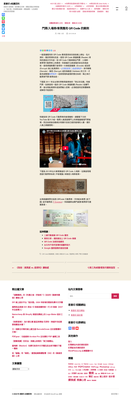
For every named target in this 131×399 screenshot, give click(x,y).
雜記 (107, 11)
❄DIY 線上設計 (55, 4)
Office (70, 367)
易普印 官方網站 (77, 310)
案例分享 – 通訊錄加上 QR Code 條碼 (60, 238)
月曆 (96, 373)
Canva (86, 364)
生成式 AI (81, 377)
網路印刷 (96, 377)
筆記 (91, 376)
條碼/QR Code (77, 23)
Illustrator (105, 364)
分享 (54, 50)
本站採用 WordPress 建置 (53, 394)
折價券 (74, 373)
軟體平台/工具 (85, 9)
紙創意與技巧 (71, 9)
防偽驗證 (85, 254)
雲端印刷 (89, 380)
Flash (95, 364)
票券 (86, 377)
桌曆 (99, 373)
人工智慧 (100, 370)
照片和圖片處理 (74, 11)
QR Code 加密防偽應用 (54, 241)
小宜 (62, 33)
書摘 (91, 373)
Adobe (71, 364)
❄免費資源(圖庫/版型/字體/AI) (75, 4)
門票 (80, 254)
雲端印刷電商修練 (89, 11)
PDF (75, 367)
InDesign (111, 364)
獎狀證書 (75, 377)
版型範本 (70, 377)
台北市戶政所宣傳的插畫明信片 (57, 244)
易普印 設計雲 (77, 314)
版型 (113, 373)
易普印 (86, 373)
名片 (69, 373)
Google (100, 364)
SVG (69, 370)
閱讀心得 (81, 380)
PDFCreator (84, 366)
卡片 (115, 370)
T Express (57, 201)
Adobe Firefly (77, 364)
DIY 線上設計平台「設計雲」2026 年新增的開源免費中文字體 (37, 302)
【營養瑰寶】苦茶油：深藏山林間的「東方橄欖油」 (33, 341)
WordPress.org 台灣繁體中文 (80, 350)
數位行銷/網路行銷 (58, 9)
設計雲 (112, 376)
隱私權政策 (38, 394)
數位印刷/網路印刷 (102, 6)
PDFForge (95, 367)
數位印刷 (80, 373)
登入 (70, 341)
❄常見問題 (90, 6)
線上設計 (104, 376)
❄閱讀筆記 (78, 6)
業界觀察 (97, 9)
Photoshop (104, 366)
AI (82, 364)
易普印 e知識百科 (12, 3)
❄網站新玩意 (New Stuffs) (98, 4)
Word (73, 370)
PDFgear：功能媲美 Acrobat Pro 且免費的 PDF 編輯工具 (36, 336)
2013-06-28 (72, 33)
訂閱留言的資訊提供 (76, 347)
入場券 (57, 254)
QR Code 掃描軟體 (48, 254)
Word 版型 (78, 370)
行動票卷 (72, 254)
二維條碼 (92, 370)
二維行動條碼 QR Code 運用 (56, 235)
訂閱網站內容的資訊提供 (78, 344)
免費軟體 (111, 370)
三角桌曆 (85, 370)
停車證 (105, 370)
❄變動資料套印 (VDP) (63, 6)
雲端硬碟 (94, 380)
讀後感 (72, 380)
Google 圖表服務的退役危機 (56, 248)
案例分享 (106, 9)
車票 (76, 254)
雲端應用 (100, 11)
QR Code (112, 367)
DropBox (91, 364)
